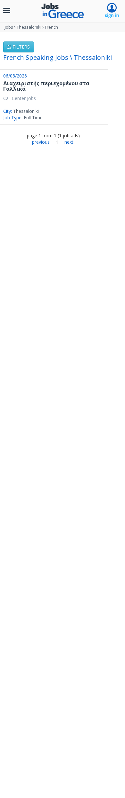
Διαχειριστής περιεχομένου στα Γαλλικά (46, 86)
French (51, 27)
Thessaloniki (29, 27)
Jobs (9, 27)
